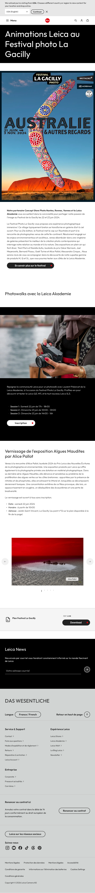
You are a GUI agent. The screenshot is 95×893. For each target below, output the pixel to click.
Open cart (87, 20)
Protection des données (34, 862)
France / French (28, 714)
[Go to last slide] (2, 562)
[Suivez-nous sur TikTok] (26, 847)
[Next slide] (92, 562)
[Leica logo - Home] (47, 20)
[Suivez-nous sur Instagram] (7, 847)
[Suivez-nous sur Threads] (33, 847)
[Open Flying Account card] (81, 20)
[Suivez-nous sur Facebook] (20, 847)
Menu (13, 20)
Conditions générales (14, 876)
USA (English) (12, 11)
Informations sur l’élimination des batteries (48, 869)
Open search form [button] (75, 20)
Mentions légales (12, 862)
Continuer (37, 11)
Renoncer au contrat (74, 810)
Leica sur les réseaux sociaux (25, 834)
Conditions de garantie (15, 869)
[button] (87, 714)
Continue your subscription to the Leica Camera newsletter (87, 669)
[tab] (41, 590)
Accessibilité (72, 862)
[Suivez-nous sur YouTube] (13, 847)
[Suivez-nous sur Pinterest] (39, 847)
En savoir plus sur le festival (30, 265)
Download (76, 622)
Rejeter (46, 11)
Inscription (21, 423)
